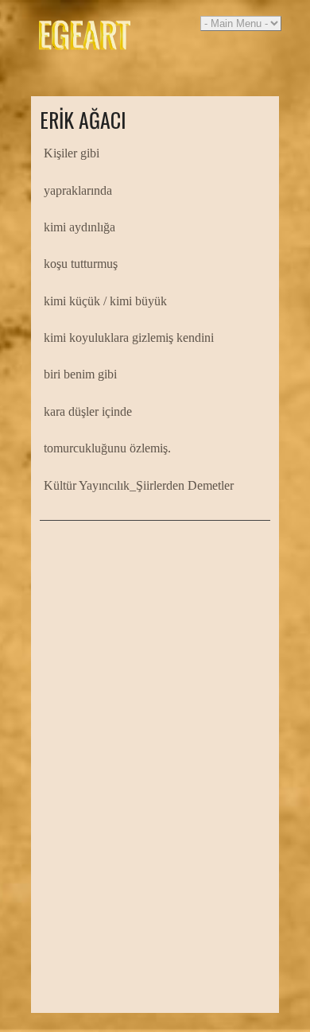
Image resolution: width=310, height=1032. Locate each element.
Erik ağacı (83, 119)
